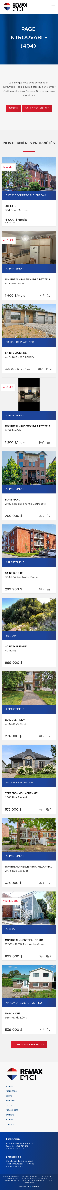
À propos (10, 1101)
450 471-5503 (16, 1167)
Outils (9, 1105)
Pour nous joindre (37, 108)
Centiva (34, 1186)
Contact (10, 1124)
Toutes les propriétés (29, 1045)
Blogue (9, 1120)
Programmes (12, 1110)
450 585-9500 (17, 1149)
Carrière (10, 1115)
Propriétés (11, 1091)
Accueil (13, 108)
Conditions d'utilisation (31, 1180)
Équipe (9, 1096)
